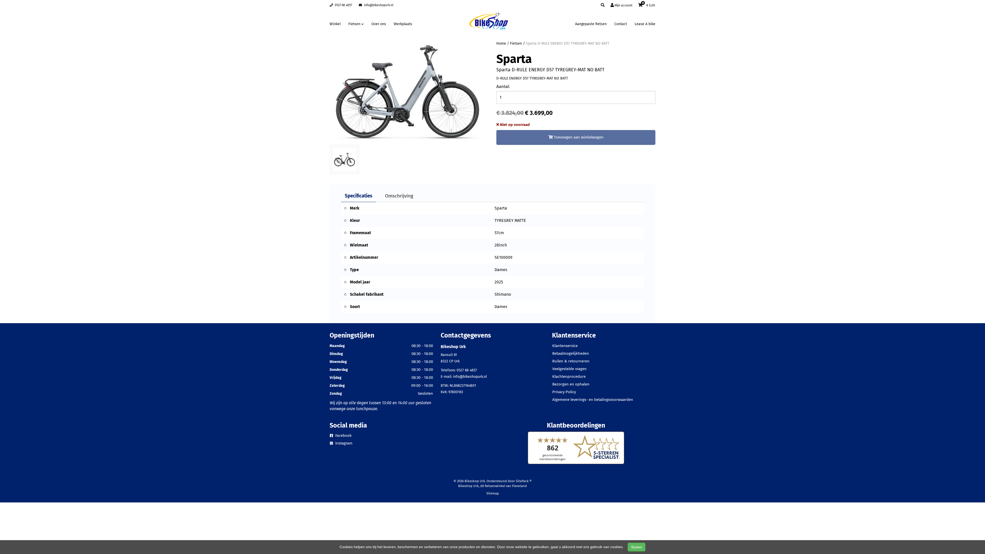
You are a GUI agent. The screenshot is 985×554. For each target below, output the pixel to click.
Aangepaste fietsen (591, 24)
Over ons (378, 24)
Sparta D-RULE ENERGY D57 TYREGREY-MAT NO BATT (567, 43)
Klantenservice (565, 345)
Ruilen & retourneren (570, 361)
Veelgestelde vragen (569, 369)
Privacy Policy (564, 392)
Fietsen (516, 43)
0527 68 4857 (343, 5)
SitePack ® (523, 481)
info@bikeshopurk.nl (378, 5)
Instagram (343, 443)
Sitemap (492, 493)
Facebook (343, 435)
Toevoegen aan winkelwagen (578, 137)
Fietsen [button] (354, 24)
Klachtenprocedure (569, 376)
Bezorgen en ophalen (570, 384)
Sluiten (636, 547)
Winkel (335, 24)
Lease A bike (645, 24)
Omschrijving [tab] (399, 196)
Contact (620, 24)
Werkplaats (403, 24)
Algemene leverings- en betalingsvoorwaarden (592, 399)
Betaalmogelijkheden (570, 353)
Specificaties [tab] (358, 196)
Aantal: (503, 86)
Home (501, 43)
